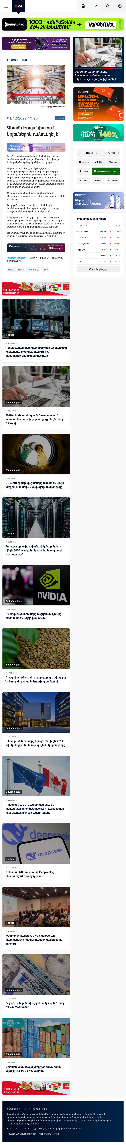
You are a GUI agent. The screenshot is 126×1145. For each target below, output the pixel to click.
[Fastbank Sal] (36, 247)
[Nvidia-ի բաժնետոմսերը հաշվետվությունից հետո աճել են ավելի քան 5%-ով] (36, 585)
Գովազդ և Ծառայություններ (21, 1134)
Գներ (21, 269)
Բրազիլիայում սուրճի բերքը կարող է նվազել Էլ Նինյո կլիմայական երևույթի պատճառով (36, 679)
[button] (79, 68)
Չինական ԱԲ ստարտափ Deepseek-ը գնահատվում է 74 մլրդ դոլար (30, 874)
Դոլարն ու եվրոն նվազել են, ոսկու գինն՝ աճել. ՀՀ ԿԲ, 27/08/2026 (35, 1005)
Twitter (99, 162)
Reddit (99, 181)
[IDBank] (98, 104)
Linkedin (114, 181)
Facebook (92, 153)
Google (84, 171)
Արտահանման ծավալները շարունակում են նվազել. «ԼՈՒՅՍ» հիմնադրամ (33, 1068)
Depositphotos (59, 107)
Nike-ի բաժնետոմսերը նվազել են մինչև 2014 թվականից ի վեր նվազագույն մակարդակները (35, 743)
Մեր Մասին (45, 1134)
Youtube (85, 162)
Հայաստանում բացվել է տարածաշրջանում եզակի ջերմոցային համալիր (91, 75)
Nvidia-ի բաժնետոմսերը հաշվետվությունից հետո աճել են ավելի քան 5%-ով (33, 616)
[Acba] (98, 132)
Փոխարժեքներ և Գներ (91, 218)
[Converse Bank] (98, 200)
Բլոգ (56, 1134)
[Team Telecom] (36, 147)
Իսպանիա (33, 269)
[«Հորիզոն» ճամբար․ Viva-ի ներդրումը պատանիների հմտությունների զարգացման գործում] (36, 907)
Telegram (85, 181)
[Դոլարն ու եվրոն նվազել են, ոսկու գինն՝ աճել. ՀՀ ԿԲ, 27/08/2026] (36, 974)
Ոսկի (79, 255)
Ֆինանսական (14, 601)
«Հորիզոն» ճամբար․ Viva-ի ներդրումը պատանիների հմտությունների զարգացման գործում (34, 939)
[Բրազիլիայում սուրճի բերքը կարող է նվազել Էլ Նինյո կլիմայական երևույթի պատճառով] (36, 648)
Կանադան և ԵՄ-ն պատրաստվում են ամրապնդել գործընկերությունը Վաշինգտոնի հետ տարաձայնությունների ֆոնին (35, 808)
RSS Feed (114, 153)
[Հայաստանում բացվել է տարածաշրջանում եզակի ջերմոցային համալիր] (98, 52)
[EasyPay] (63, 24)
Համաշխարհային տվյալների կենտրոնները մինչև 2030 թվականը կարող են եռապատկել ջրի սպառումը (34, 550)
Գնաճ (11, 269)
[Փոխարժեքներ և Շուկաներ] (95, 7)
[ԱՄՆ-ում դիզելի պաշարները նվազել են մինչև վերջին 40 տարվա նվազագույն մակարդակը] (36, 454)
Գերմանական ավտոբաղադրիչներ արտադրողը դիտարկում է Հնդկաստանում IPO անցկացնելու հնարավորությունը (36, 351)
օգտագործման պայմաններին (24, 1123)
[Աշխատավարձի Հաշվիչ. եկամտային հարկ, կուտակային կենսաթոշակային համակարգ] (83, 7)
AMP (45, 269)
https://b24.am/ (39, 1120)
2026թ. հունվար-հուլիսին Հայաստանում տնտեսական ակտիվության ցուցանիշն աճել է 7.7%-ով (35, 419)
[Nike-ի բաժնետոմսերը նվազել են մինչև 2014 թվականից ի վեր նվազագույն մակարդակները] (36, 712)
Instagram (114, 162)
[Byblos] (36, 43)
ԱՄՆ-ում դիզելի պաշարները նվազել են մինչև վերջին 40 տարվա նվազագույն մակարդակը (35, 485)
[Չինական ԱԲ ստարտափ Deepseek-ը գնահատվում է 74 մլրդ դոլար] (36, 843)
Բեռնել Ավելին (99, 269)
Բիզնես (10, 335)
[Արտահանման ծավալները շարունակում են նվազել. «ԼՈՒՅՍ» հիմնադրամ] (36, 1038)
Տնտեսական (17, 60)
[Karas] (36, 288)
